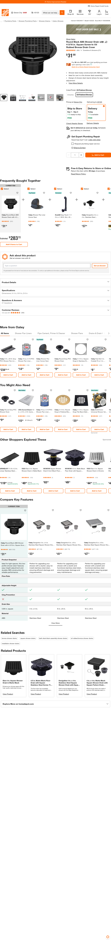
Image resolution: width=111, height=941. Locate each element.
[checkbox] (72, 144)
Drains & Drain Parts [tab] (98, 333)
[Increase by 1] (81, 155)
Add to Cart (99, 155)
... (1, 21)
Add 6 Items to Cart (14, 244)
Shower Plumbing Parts (28, 21)
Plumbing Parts (10, 21)
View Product (8, 694)
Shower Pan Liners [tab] (23, 333)
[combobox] (51, 12)
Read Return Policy (78, 174)
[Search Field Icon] (62, 12)
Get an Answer (100, 266)
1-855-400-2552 (94, 140)
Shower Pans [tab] (77, 333)
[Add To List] (102, 42)
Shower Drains (44, 21)
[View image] (3, 97)
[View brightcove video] (50, 97)
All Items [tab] (5, 333)
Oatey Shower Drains (60, 21)
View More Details (76, 83)
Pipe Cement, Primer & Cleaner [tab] (51, 333)
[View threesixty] (41, 97)
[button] (55, 282)
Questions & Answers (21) (92, 50)
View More (55, 623)
